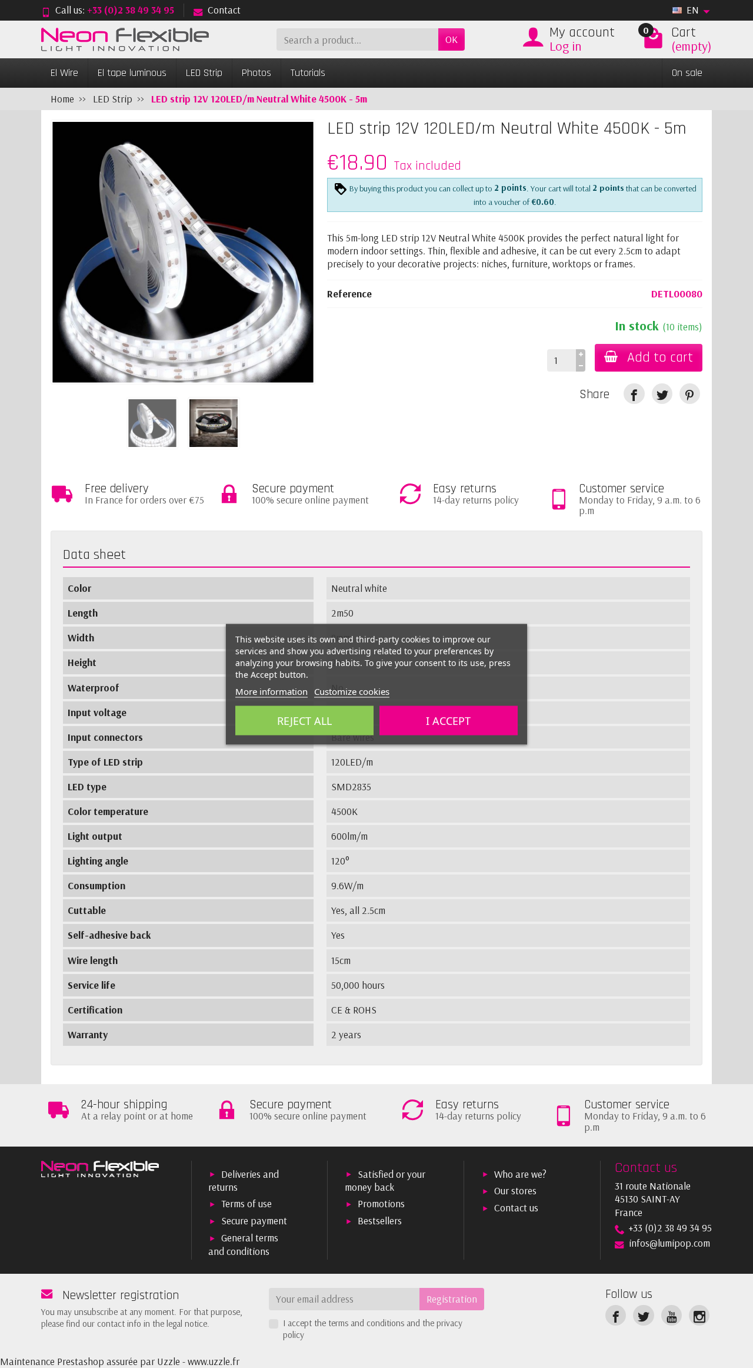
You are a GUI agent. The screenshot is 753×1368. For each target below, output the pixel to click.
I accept (448, 720)
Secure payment (254, 1220)
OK (451, 39)
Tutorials (308, 73)
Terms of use (246, 1203)
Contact (224, 10)
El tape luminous (132, 73)
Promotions (381, 1203)
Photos (256, 73)
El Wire (64, 73)
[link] (634, 393)
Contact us (516, 1207)
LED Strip (204, 73)
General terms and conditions (243, 1244)
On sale (687, 73)
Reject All (304, 720)
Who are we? (520, 1174)
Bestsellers (380, 1220)
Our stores (515, 1190)
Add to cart (660, 357)
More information (271, 691)
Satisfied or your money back (385, 1180)
